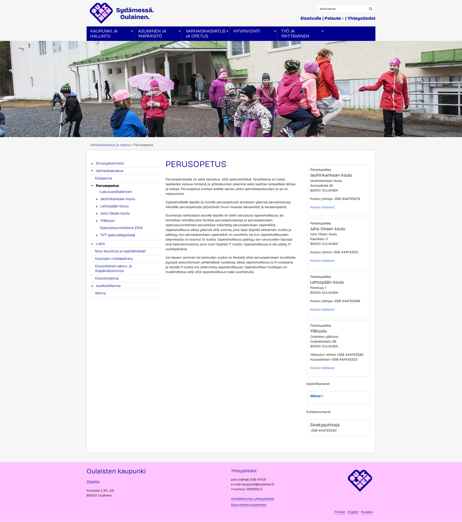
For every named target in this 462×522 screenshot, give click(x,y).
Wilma (100, 293)
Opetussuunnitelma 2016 (121, 228)
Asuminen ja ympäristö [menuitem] (150, 34)
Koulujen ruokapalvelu (114, 258)
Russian (367, 512)
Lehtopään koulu (114, 206)
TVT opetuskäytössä (117, 235)
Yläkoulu (107, 220)
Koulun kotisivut (322, 207)
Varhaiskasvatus (109, 171)
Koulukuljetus (107, 278)
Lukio (100, 244)
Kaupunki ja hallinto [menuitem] (102, 34)
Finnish (339, 512)
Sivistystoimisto (110, 163)
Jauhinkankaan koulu (117, 199)
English (353, 512)
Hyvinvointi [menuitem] (245, 34)
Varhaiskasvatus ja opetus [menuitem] (203, 34)
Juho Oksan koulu (115, 213)
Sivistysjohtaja (325, 424)
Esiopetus (103, 178)
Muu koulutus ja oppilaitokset (120, 251)
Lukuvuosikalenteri (116, 192)
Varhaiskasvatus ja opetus (110, 145)
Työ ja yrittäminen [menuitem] (293, 34)
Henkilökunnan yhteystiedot (252, 499)
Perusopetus (107, 186)
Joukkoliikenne (108, 286)
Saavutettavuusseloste (248, 505)
